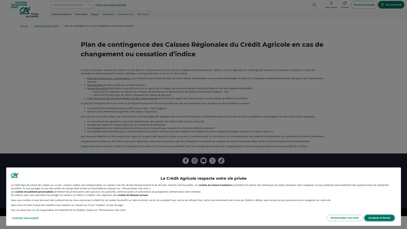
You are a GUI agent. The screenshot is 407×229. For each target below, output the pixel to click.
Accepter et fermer (379, 217)
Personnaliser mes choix (345, 217)
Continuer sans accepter (25, 217)
